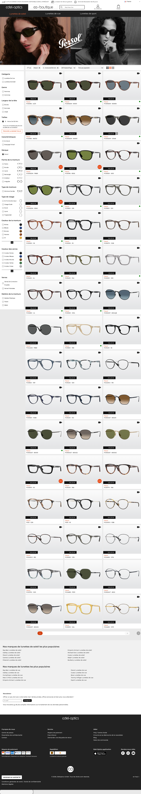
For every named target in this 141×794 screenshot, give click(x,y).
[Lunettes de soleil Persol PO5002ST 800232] (44, 608)
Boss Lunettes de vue (78, 675)
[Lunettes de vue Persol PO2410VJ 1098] (122, 503)
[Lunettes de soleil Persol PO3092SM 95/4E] (44, 189)
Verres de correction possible (10, 283)
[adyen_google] (28, 752)
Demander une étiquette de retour (60, 737)
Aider (95, 729)
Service (50, 729)
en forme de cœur (10, 201)
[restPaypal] (18, 752)
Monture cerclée (9, 191)
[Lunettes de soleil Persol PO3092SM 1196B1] (44, 154)
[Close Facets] (12, 68)
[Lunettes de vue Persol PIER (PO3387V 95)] (83, 503)
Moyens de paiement (55, 732)
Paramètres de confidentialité (12, 735)
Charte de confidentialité (32, 781)
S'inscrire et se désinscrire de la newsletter (108, 735)
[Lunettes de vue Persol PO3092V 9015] (122, 154)
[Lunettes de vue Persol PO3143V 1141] (83, 398)
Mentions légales (7, 784)
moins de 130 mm (11, 121)
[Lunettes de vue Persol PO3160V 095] (83, 189)
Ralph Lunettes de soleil (76, 657)
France (129, 1)
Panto (6, 164)
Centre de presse (7, 732)
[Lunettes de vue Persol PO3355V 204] (83, 608)
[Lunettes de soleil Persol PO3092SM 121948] (122, 119)
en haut (136, 776)
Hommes (7, 95)
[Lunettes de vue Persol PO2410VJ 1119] (122, 363)
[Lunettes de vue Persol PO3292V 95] (83, 224)
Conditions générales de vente (12, 781)
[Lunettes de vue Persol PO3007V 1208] (122, 224)
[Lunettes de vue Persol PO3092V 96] (44, 224)
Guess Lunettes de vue (79, 672)
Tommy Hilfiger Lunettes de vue (82, 677)
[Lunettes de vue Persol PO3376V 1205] (44, 573)
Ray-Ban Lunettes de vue (11, 670)
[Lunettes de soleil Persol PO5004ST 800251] (122, 398)
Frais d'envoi (52, 735)
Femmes (7, 91)
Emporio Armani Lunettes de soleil (80, 650)
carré (6, 211)
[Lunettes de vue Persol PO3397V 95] (44, 468)
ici (14, 704)
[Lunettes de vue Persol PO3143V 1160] (83, 468)
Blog (95, 737)
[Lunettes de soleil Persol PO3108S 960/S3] (44, 119)
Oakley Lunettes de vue (11, 672)
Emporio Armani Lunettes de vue (14, 680)
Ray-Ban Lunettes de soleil (12, 650)
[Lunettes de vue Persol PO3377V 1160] (122, 468)
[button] (14, 7)
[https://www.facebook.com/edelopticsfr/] (123, 753)
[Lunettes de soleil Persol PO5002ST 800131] (44, 433)
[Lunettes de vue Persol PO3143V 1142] (83, 259)
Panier (118, 9)
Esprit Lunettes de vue (78, 680)
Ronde (6, 167)
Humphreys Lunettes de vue (13, 675)
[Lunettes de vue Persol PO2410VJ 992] (44, 538)
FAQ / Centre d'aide (100, 732)
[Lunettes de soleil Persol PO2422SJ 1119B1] (44, 329)
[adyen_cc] (3, 752)
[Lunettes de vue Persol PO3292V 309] (122, 259)
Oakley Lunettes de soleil (11, 652)
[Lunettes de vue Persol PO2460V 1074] (122, 538)
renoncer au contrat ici (11, 777)
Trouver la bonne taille (12, 131)
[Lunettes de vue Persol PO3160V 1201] (122, 189)
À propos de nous (8, 729)
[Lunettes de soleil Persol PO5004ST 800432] (83, 433)
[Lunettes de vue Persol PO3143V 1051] (83, 363)
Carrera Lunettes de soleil (11, 657)
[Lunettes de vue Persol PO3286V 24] (44, 294)
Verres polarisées (9, 288)
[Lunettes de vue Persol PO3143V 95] (122, 329)
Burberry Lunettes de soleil (77, 660)
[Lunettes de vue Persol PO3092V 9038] (44, 398)
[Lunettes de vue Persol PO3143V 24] (44, 259)
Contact (4, 737)
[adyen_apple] (23, 752)
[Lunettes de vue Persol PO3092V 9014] (83, 294)
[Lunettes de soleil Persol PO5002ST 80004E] (122, 433)
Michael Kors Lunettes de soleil (78, 652)
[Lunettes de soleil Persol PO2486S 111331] (83, 573)
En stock (7, 141)
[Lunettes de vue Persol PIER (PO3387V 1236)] (44, 503)
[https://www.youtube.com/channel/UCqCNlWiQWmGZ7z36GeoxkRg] (133, 753)
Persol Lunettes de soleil (11, 655)
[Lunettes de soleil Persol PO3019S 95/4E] (83, 154)
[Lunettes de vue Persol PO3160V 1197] (44, 363)
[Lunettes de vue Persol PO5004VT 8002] (122, 573)
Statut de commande (100, 740)
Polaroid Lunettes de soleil (12, 660)
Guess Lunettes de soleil (76, 655)
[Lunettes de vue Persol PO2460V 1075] (122, 608)
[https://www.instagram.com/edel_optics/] (128, 753)
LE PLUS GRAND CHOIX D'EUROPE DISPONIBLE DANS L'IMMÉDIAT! (27, 1)
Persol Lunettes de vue (79, 670)
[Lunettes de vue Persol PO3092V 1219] (83, 538)
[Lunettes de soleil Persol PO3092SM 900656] (122, 84)
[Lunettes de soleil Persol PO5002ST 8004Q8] (122, 294)
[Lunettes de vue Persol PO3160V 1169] (83, 329)
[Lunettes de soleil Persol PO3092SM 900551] (83, 119)
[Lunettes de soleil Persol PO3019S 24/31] (44, 84)
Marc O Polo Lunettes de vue (13, 677)
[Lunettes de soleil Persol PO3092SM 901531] (83, 84)
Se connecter (98, 9)
